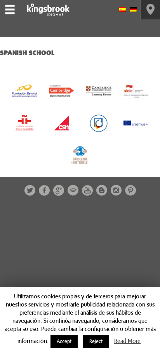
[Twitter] (30, 190)
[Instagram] (116, 190)
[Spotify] (73, 190)
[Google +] (58, 190)
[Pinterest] (130, 190)
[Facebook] (44, 190)
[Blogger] (101, 190)
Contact (150, 9)
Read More (127, 341)
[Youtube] (87, 190)
